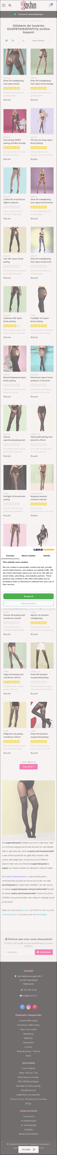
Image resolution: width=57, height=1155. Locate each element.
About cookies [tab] (28, 556)
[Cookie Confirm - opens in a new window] (43, 549)
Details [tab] (47, 556)
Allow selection (28, 603)
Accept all (28, 596)
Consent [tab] (10, 556)
